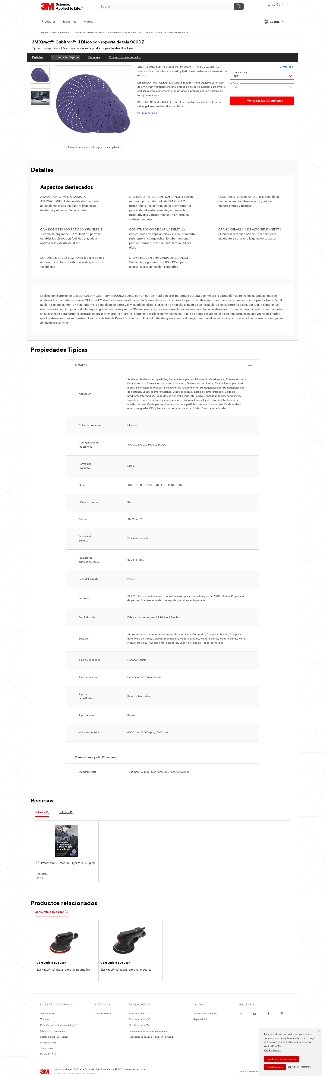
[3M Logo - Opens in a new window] (62, 6)
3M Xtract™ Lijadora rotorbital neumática (63, 969)
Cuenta (274, 22)
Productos (48, 21)
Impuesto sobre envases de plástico (148, 1031)
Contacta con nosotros (205, 1013)
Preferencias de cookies (134, 1069)
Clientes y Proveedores (52, 1031)
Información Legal (63, 1069)
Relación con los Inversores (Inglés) (58, 1025)
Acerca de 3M (47, 1013)
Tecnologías (46, 1048)
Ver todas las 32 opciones (265, 100)
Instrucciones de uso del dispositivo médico (152, 1037)
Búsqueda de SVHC (139, 1019)
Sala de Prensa (103, 1013)
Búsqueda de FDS (138, 1013)
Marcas (89, 21)
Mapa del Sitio (200, 1019)
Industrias (69, 21)
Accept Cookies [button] (274, 1067)
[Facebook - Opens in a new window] (268, 1014)
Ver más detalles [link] (147, 113)
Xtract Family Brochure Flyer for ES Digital (67, 863)
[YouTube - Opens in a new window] (254, 1014)
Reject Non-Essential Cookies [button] (281, 1059)
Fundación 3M (48, 1054)
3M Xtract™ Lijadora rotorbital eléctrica (125, 969)
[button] (299, 1067)
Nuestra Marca (48, 1043)
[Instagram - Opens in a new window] (282, 1014)
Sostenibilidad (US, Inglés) (54, 1037)
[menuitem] (37, 57)
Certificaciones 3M (139, 1025)
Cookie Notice (272, 1050)
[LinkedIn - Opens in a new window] (241, 1014)
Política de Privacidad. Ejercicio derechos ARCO (97, 1069)
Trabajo (44, 1019)
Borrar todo (286, 67)
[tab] (42, 812)
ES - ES (272, 5)
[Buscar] (239, 6)
